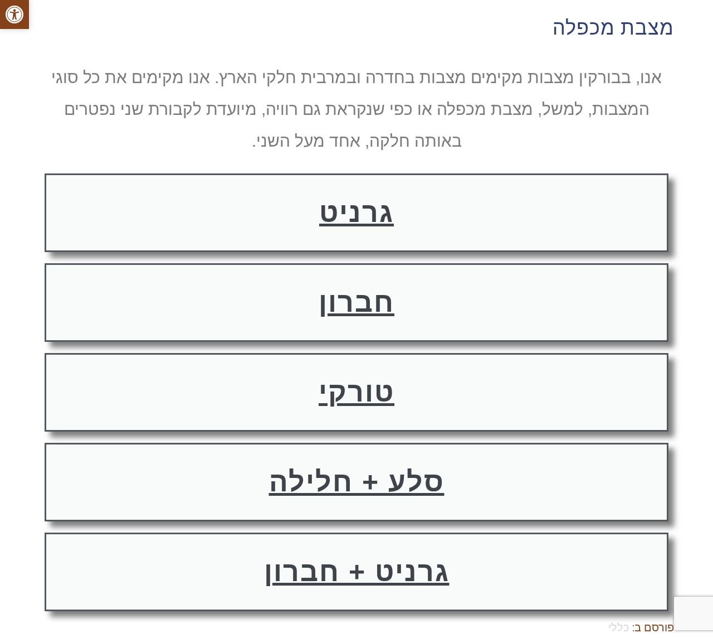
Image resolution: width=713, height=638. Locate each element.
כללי (618, 627)
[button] (14, 14)
